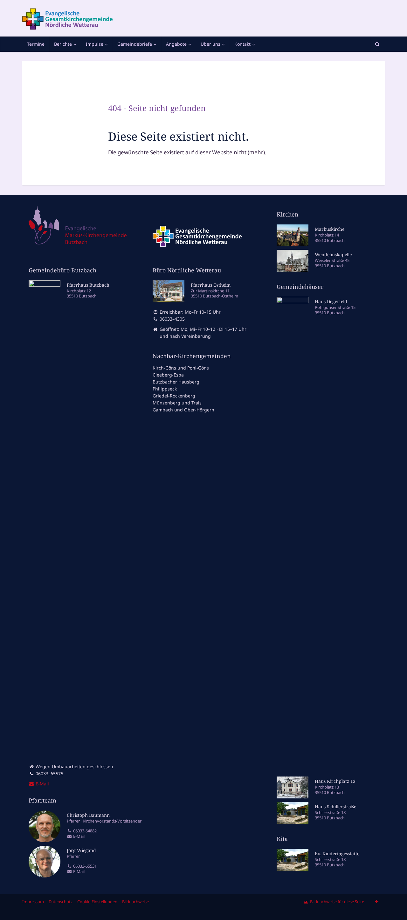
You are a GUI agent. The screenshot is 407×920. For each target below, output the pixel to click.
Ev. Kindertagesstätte (337, 853)
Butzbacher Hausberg (176, 382)
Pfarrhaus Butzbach (88, 285)
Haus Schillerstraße (335, 806)
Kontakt (242, 44)
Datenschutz (60, 901)
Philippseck (165, 389)
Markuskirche (329, 229)
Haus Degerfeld (331, 301)
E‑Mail (41, 784)
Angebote (176, 44)
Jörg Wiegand (81, 850)
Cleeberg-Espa (168, 375)
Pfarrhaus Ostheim (211, 285)
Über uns (210, 44)
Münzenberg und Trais (177, 403)
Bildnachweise (135, 901)
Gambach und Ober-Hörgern (183, 410)
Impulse (94, 44)
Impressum (33, 901)
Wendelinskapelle (333, 254)
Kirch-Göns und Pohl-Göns (181, 368)
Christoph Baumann (88, 815)
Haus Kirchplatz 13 (335, 781)
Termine (36, 44)
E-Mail (78, 836)
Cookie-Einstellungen (97, 901)
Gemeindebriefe (134, 44)
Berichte (63, 44)
